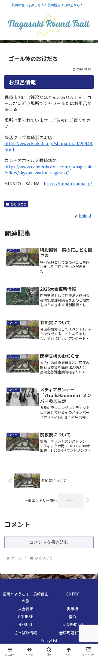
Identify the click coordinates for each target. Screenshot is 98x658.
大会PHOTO (72, 624)
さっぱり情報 (25, 632)
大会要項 (25, 608)
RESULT (26, 624)
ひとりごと (18, 204)
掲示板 (72, 608)
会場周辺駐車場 (72, 632)
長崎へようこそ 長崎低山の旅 (25, 597)
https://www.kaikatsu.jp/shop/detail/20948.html (48, 146)
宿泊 (74, 616)
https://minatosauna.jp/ (68, 183)
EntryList (49, 640)
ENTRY (72, 594)
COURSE (25, 616)
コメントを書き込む (49, 542)
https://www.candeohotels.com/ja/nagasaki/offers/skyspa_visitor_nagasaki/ (48, 169)
